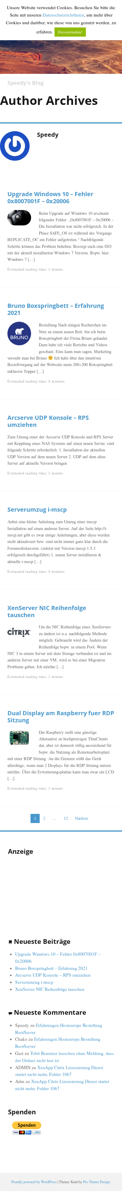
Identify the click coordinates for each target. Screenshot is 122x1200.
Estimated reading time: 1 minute (35, 269)
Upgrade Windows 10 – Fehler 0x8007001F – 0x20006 (50, 197)
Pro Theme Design (96, 1181)
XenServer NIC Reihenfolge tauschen (46, 611)
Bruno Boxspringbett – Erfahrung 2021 (55, 309)
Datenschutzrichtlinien (63, 15)
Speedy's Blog (25, 83)
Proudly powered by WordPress (34, 1181)
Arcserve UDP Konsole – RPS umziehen (48, 421)
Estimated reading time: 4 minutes (36, 381)
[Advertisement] (37, 890)
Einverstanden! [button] (70, 32)
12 (66, 818)
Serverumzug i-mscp (37, 509)
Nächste (81, 818)
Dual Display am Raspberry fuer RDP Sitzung (60, 716)
